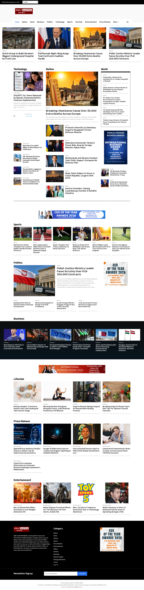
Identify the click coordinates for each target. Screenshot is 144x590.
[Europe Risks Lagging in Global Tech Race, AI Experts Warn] (17, 170)
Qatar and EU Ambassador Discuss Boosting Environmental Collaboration (106, 347)
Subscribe (82, 574)
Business (6, 342)
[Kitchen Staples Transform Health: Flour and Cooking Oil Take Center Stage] (27, 391)
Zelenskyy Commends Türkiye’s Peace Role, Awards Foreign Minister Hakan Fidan (80, 145)
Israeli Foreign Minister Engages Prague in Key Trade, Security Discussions (66, 305)
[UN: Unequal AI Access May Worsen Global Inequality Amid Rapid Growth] (17, 158)
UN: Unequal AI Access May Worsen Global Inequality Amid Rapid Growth (31, 159)
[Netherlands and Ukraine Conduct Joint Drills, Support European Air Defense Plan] (55, 161)
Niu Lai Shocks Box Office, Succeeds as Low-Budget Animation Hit (25, 509)
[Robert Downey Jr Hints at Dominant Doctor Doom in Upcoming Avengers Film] (116, 492)
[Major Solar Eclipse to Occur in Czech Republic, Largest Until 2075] (55, 176)
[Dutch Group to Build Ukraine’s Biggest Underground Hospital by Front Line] (18, 38)
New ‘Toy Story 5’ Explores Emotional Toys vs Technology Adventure (86, 509)
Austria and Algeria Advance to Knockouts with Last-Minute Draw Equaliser (121, 248)
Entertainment (17, 505)
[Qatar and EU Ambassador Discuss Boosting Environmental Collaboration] (106, 335)
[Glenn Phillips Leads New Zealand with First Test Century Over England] (101, 234)
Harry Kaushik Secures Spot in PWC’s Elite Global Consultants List (86, 451)
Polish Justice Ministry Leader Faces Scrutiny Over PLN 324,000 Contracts (124, 56)
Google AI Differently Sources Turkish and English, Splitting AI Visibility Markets (57, 451)
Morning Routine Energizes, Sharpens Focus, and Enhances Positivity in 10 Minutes (56, 408)
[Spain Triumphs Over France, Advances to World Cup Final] (62, 234)
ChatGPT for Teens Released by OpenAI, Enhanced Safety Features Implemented (27, 97)
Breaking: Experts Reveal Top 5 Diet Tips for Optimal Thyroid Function (116, 408)
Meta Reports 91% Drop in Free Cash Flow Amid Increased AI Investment (14, 347)
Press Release (17, 446)
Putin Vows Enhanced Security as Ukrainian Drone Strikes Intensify (119, 184)
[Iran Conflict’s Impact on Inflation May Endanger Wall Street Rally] (37, 335)
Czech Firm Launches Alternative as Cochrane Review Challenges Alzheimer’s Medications (27, 466)
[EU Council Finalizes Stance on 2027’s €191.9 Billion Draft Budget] (60, 335)
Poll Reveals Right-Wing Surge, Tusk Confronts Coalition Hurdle (53, 56)
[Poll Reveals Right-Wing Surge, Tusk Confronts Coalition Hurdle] (54, 38)
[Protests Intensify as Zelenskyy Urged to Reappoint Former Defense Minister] (55, 130)
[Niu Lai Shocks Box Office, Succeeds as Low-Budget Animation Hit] (27, 492)
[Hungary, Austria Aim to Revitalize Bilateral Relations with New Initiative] (129, 335)
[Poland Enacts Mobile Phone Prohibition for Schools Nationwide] (17, 181)
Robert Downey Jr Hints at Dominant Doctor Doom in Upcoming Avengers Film (114, 509)
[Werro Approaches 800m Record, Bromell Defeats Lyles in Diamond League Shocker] (42, 234)
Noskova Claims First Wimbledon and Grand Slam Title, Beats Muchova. (81, 248)
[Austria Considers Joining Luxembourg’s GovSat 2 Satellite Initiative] (55, 191)
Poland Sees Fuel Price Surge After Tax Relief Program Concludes (82, 347)
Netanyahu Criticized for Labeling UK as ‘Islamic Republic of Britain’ (115, 79)
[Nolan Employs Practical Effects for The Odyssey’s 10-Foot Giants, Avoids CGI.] (57, 492)
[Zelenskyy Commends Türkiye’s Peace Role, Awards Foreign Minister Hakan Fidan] (55, 146)
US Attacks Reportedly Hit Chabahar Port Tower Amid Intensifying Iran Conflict (113, 112)
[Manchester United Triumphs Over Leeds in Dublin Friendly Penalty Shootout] (23, 234)
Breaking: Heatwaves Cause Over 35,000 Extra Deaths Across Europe (87, 56)
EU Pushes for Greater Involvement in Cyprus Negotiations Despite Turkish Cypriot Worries (114, 100)
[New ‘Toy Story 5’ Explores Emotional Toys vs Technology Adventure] (87, 492)
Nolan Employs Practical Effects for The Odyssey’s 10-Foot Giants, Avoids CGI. (57, 509)
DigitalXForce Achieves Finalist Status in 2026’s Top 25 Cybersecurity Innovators (27, 451)
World (104, 75)
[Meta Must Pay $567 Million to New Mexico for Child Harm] (17, 147)
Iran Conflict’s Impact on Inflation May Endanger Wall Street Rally (37, 347)
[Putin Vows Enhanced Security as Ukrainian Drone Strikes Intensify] (105, 183)
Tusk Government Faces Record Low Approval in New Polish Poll (87, 305)
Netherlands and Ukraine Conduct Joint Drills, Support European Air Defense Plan (81, 160)
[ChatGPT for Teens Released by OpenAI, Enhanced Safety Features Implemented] (28, 81)
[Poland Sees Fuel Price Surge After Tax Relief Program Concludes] (83, 335)
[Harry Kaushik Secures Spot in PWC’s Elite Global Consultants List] (87, 434)
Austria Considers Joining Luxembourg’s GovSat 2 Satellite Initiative (81, 190)
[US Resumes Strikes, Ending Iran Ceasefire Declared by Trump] (105, 172)
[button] (127, 22)
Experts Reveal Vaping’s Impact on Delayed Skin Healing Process (86, 408)
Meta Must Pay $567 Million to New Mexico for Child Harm (32, 147)
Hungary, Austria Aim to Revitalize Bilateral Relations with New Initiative (128, 347)
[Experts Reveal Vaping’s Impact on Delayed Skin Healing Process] (87, 391)
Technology (17, 93)
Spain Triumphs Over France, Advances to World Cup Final (61, 247)
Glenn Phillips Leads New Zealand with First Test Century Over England (101, 248)
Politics (4, 51)
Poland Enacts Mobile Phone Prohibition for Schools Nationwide (31, 182)
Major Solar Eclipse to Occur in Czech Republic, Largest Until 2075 (79, 175)
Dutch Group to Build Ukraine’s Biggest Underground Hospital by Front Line (18, 56)
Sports (15, 242)
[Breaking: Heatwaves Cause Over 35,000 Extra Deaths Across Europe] (89, 38)
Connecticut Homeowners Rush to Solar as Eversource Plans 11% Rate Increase (116, 451)
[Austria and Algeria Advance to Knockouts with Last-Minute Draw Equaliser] (121, 234)
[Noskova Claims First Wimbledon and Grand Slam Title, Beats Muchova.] (82, 234)
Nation (75, 51)
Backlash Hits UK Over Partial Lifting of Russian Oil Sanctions (23, 305)
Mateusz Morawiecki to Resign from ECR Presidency (44, 305)
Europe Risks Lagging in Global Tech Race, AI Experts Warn (32, 171)
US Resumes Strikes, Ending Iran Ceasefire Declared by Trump (118, 173)
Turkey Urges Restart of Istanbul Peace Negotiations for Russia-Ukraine (115, 122)
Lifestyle (16, 404)
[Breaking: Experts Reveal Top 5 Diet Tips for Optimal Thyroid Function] (116, 391)
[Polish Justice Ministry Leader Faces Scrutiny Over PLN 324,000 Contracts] (125, 38)
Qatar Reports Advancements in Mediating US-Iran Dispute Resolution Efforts (115, 89)
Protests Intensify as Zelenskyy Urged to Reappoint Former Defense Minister (80, 129)
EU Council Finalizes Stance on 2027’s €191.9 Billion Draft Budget (60, 347)
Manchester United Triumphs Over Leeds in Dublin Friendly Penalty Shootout (23, 248)
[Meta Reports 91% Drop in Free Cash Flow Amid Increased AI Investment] (14, 335)
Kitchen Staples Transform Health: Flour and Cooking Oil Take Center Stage (26, 408)
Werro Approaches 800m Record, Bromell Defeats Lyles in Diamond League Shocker (41, 248)
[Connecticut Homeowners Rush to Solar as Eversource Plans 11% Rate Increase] (116, 434)
